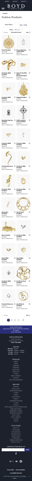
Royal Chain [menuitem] (16, 415)
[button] (8, 1)
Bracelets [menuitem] (16, 371)
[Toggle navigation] (3, 9)
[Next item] (13, 112)
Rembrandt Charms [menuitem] (16, 411)
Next (27, 32)
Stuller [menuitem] (16, 419)
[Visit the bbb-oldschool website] (16, 461)
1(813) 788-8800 (16, 332)
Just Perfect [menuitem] (16, 396)
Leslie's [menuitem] (16, 405)
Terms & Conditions (16, 440)
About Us (16, 428)
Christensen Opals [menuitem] (16, 390)
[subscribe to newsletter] (27, 449)
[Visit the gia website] (12, 461)
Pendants (5, 13)
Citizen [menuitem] (16, 392)
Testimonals (16, 438)
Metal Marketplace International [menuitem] (16, 407)
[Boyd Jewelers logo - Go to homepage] (16, 6)
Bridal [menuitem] (16, 361)
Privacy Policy (16, 442)
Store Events (16, 436)
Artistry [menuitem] (16, 386)
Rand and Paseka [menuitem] (16, 409)
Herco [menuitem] (16, 394)
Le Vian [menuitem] (16, 403)
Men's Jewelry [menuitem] (16, 375)
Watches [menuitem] (16, 377)
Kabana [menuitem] (16, 398)
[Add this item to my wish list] (14, 50)
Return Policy (16, 434)
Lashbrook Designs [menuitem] (16, 401)
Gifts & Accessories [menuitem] (16, 380)
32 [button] (23, 320)
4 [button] (18, 320)
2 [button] (11, 320)
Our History (16, 430)
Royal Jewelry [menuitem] (16, 417)
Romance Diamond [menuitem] (16, 413)
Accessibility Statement (16, 473)
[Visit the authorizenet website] (20, 461)
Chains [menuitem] (16, 373)
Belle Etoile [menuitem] (16, 388)
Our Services (16, 432)
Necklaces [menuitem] (16, 369)
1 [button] (9, 320)
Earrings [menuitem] (16, 365)
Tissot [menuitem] (16, 421)
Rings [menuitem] (16, 363)
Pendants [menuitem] (16, 367)
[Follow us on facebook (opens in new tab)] (16, 454)
